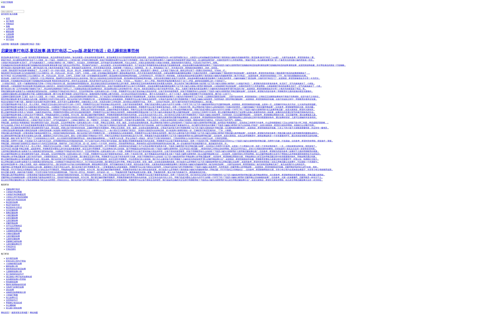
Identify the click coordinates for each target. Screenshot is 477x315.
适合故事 (10, 290)
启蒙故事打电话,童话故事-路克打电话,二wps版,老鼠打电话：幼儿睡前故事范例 (70, 50)
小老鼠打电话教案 (14, 192)
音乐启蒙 (5, 172)
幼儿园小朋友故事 (14, 308)
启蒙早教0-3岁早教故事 (11, 167)
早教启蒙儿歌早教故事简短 (13, 175)
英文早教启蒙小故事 (10, 146)
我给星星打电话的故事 (11, 73)
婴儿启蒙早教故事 (9, 112)
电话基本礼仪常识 (14, 207)
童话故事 (10, 37)
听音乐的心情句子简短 (16, 261)
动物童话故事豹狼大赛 (16, 292)
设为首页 (5, 14)
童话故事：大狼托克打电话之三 (15, 78)
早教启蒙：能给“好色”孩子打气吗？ (17, 138)
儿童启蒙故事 (12, 220)
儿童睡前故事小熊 (14, 271)
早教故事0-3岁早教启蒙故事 (13, 157)
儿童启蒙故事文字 (14, 244)
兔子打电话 (6, 76)
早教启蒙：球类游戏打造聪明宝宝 (16, 143)
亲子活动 (10, 39)
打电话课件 (11, 249)
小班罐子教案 (12, 295)
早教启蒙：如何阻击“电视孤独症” (16, 123)
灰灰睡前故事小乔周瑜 (16, 279)
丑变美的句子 (12, 300)
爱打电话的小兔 (8, 89)
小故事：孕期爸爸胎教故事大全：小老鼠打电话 (22, 120)
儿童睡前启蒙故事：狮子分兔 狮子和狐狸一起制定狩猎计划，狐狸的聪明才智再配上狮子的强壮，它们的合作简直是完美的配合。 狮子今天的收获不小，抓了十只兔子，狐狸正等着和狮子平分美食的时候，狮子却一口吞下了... (134, 94)
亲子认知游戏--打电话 (10, 125)
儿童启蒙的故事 (13, 236)
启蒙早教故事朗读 (9, 117)
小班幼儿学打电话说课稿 (17, 197)
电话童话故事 (12, 202)
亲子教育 (10, 21)
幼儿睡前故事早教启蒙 (11, 136)
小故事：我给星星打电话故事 (14, 70)
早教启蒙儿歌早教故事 (11, 133)
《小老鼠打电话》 (9, 83)
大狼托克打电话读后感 (16, 200)
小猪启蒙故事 (12, 215)
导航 (38, 44)
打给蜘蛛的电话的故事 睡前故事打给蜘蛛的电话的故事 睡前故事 (29, 65)
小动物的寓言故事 (14, 264)
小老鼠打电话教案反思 (16, 194)
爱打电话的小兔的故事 (11, 68)
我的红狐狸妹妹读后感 (16, 284)
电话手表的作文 (13, 205)
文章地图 (23, 313)
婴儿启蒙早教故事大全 (11, 159)
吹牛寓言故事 (12, 258)
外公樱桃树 (11, 305)
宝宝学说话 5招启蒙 (9, 149)
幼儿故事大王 (12, 297)
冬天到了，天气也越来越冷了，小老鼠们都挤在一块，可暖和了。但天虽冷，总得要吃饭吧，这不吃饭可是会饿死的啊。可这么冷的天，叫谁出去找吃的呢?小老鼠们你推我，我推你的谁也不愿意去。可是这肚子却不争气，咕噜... (119, 63)
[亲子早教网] (7, 2)
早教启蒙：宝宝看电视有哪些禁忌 (16, 128)
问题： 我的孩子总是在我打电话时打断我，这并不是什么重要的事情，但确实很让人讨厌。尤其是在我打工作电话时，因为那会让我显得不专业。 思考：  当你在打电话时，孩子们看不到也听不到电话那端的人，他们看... (116, 102)
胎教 (8, 26)
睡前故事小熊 (12, 266)
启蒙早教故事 (12, 223)
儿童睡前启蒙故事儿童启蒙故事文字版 (18, 94)
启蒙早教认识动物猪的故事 (13, 177)
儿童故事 (10, 34)
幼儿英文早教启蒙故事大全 (13, 180)
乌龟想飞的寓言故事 (15, 287)
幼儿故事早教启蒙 (9, 110)
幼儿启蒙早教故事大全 (11, 154)
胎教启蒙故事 (12, 213)
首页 (8, 19)
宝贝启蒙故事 (12, 210)
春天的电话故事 (8, 164)
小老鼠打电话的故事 (10, 63)
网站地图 (34, 313)
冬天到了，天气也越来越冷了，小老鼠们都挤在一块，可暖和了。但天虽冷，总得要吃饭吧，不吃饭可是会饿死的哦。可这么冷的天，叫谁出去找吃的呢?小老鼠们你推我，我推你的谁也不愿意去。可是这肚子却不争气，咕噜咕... (142, 120)
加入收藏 (13, 14)
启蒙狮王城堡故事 (14, 241)
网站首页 (5, 313)
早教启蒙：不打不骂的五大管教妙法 (17, 170)
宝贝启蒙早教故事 (9, 115)
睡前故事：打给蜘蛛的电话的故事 (16, 81)
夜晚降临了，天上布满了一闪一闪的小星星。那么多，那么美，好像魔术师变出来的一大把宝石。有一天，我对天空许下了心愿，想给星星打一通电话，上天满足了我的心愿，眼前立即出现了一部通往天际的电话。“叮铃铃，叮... (126, 70)
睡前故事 (10, 32)
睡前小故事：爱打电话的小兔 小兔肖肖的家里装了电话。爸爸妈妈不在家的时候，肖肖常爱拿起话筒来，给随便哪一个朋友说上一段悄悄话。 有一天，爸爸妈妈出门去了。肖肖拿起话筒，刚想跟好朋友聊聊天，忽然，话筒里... (120, 68)
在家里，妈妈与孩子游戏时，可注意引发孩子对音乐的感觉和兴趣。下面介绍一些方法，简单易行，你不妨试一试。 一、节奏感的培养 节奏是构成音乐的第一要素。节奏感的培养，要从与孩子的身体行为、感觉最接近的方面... (108, 172)
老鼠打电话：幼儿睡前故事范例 (15, 60)
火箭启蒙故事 (12, 218)
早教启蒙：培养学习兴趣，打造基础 (17, 141)
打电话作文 (11, 247)
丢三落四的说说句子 (15, 274)
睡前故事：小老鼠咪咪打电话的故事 (17, 86)
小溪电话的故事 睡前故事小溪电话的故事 (19, 130)
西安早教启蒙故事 (9, 99)
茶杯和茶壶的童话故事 (16, 269)
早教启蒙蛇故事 (8, 91)
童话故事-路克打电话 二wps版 (14, 57)
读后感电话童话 (13, 228)
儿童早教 (5, 44)
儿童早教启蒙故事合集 (11, 151)
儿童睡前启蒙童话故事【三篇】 (15, 97)
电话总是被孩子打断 (10, 102)
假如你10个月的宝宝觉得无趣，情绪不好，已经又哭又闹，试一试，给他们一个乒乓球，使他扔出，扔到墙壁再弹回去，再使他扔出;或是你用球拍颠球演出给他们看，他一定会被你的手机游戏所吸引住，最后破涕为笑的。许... (129, 143)
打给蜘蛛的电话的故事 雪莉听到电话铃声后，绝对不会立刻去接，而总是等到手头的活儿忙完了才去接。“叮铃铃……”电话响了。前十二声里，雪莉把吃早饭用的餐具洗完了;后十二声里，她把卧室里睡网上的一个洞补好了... (128, 81)
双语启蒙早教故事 (9, 107)
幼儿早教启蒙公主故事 (11, 162)
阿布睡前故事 (12, 282)
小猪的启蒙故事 (13, 234)
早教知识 (10, 24)
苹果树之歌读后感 (14, 303)
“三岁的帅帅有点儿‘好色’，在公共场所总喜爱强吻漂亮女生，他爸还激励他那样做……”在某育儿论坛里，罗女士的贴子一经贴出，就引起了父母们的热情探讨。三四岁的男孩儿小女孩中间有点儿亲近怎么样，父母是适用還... (130, 138)
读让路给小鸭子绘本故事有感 (19, 277)
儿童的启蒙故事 (13, 239)
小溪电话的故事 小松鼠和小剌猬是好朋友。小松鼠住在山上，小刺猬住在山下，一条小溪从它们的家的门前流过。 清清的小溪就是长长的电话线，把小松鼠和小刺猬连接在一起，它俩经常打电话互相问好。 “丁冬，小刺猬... (135, 130)
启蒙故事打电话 (27, 44)
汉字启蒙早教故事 (9, 104)
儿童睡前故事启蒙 (14, 231)
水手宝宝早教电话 (14, 226)
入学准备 (10, 29)
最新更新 (15, 313)
